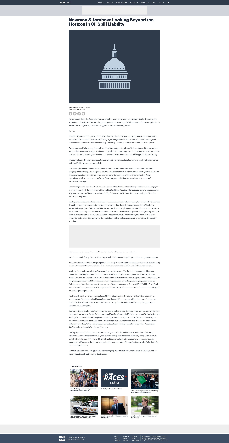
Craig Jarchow (86, 107)
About (115, 436)
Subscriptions (135, 440)
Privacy (125, 438)
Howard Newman (75, 107)
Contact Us (126, 436)
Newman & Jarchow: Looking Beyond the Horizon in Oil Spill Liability (111, 22)
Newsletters (117, 440)
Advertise (134, 436)
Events (116, 438)
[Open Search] (168, 2)
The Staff (125, 440)
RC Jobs (134, 438)
